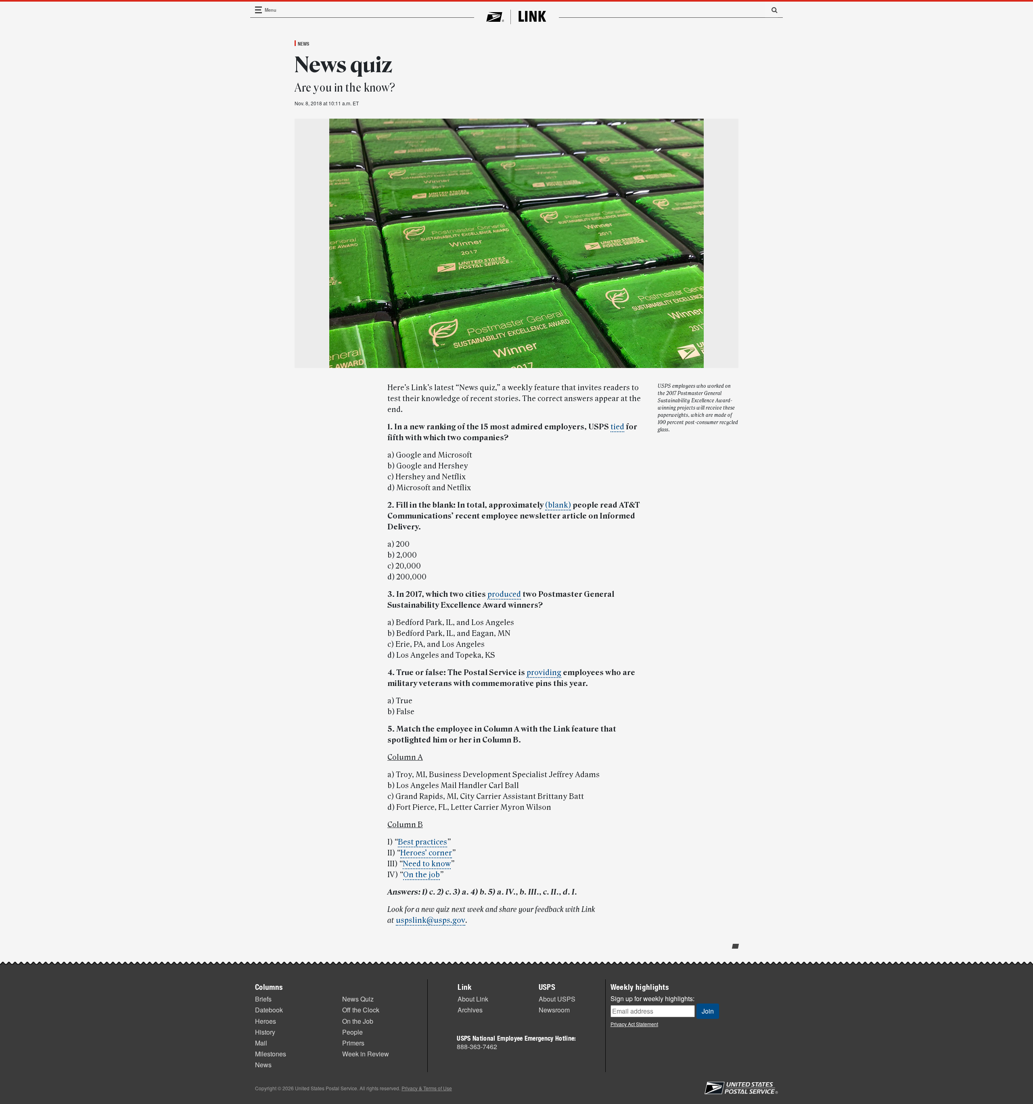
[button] (771, 10)
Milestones (270, 1053)
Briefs (263, 999)
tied (617, 426)
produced (504, 594)
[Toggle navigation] (258, 9)
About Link (473, 999)
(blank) (558, 505)
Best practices (422, 842)
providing (544, 672)
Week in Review (365, 1053)
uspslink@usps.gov (430, 920)
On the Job (357, 1021)
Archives (470, 1009)
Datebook (269, 1009)
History (265, 1032)
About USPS (557, 999)
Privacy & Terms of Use (426, 1088)
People (352, 1032)
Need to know (427, 863)
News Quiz (358, 999)
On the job (421, 874)
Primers (353, 1043)
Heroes (265, 1021)
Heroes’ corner (426, 853)
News (303, 43)
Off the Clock (360, 1009)
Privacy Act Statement (634, 1023)
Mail (261, 1043)
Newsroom (554, 1009)
